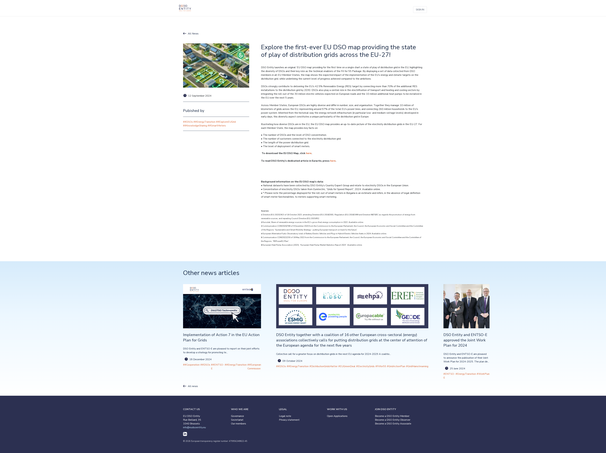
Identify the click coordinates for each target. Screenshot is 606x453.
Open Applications (337, 416)
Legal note (285, 416)
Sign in (420, 9)
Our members (238, 423)
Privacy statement (289, 420)
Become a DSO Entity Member (392, 416)
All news (193, 386)
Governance (237, 416)
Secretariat (237, 420)
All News (193, 33)
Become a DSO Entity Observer (392, 420)
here (309, 153)
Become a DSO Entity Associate (393, 423)
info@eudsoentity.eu (194, 427)
